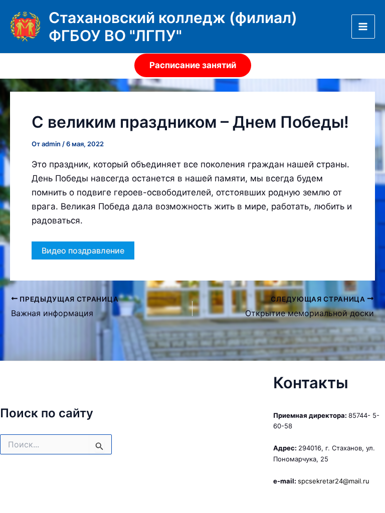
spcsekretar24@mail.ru (333, 481)
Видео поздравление (83, 250)
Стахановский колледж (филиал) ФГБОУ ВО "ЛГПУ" (173, 27)
